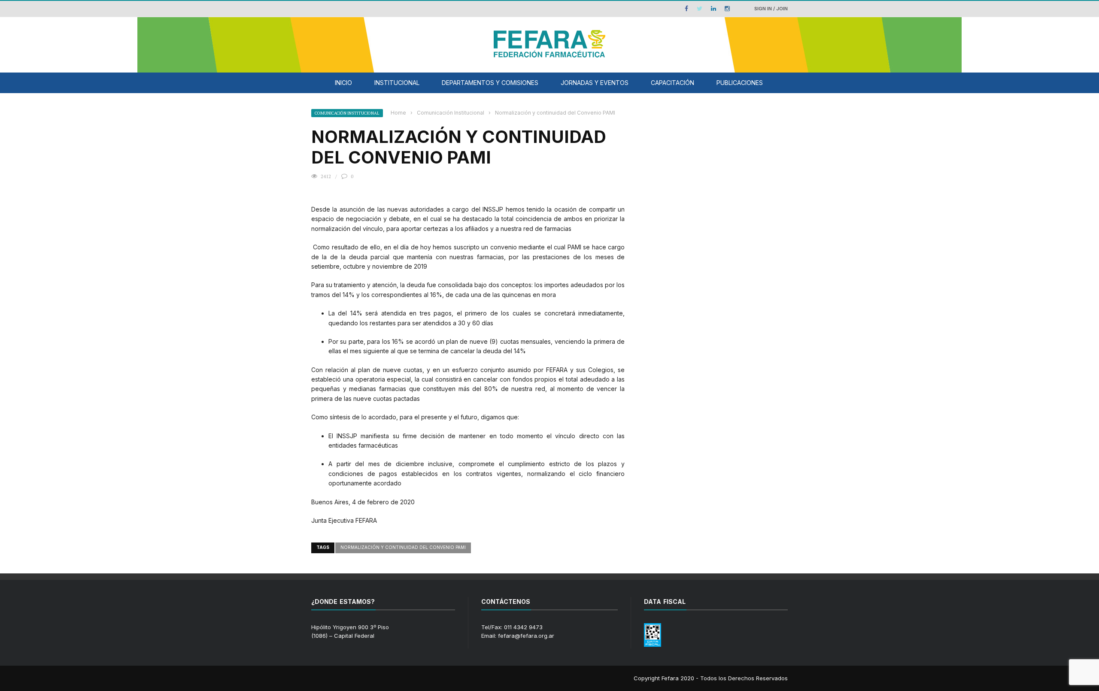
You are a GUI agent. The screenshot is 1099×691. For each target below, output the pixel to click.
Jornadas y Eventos (594, 82)
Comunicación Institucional (347, 113)
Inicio (343, 82)
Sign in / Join (771, 9)
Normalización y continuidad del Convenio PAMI (403, 547)
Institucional (396, 82)
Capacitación (672, 82)
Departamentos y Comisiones (490, 82)
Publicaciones (739, 82)
